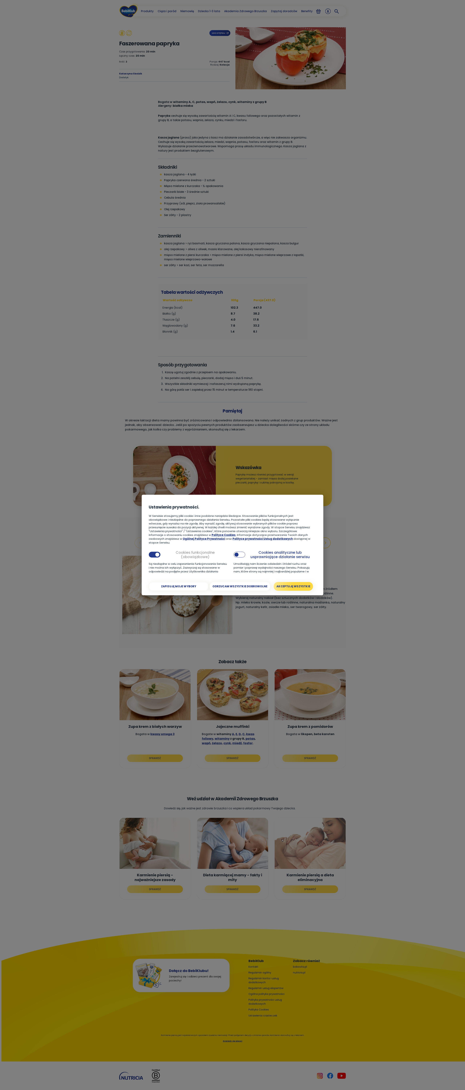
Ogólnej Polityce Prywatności (204, 539)
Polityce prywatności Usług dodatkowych (262, 539)
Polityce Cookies (224, 535)
